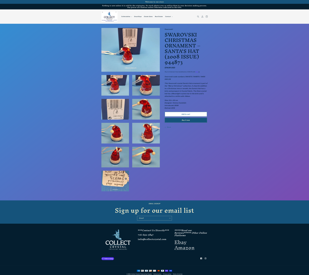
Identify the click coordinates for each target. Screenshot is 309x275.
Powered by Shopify (146, 274)
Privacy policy (167, 274)
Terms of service (178, 274)
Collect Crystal (135, 274)
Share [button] (169, 127)
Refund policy (157, 274)
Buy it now (186, 120)
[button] (126, 17)
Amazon (184, 247)
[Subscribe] (170, 218)
